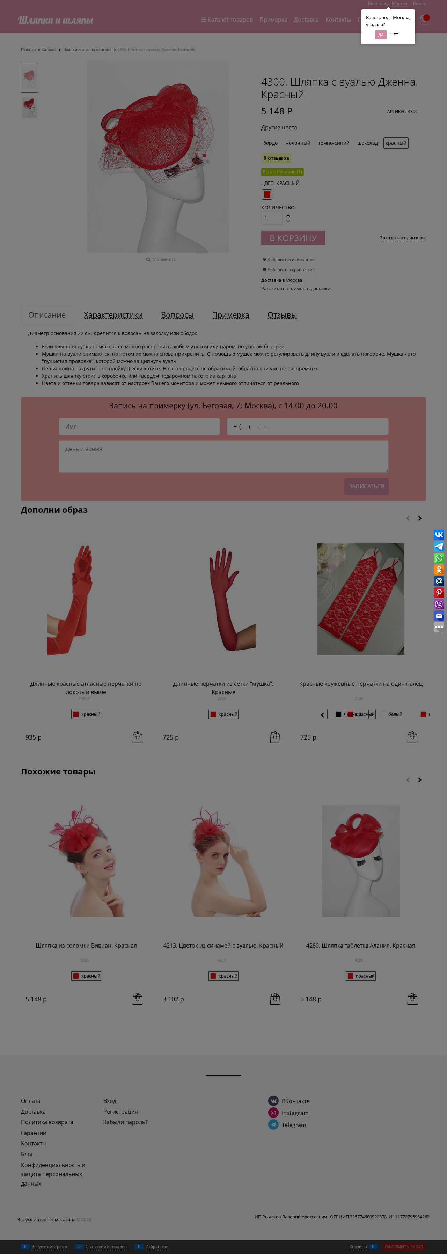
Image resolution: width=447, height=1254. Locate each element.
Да (381, 35)
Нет (394, 35)
